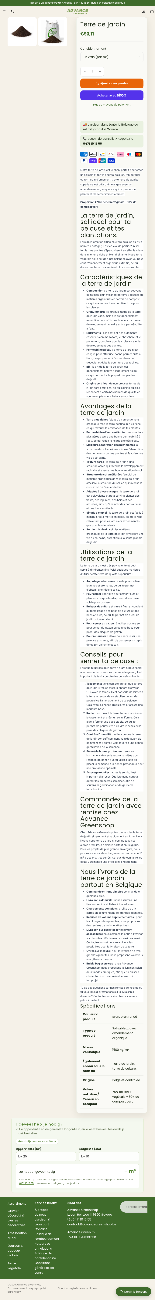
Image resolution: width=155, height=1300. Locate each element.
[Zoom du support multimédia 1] (22, 31)
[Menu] (4, 11)
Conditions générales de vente (44, 1268)
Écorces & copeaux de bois (15, 1251)
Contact (41, 1229)
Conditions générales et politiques (77, 1288)
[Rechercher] (12, 11)
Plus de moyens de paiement (112, 104)
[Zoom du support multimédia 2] (52, 31)
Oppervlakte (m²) (28, 1149)
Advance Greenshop (28, 1284)
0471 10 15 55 (26, 1183)
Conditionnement (93, 48)
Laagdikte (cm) (90, 1149)
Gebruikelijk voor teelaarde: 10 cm (37, 1141)
